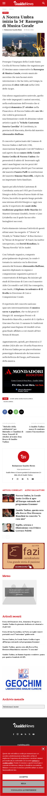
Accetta (23, 777)
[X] (10, 411)
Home (4, 9)
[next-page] (7, 536)
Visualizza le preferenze (23, 790)
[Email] (21, 411)
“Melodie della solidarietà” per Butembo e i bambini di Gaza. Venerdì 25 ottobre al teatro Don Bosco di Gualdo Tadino (12, 434)
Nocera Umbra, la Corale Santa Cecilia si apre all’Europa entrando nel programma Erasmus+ (28, 500)
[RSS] (25, 734)
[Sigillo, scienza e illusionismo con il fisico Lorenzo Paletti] (8, 527)
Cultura (11, 9)
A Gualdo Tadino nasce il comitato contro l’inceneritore (35, 429)
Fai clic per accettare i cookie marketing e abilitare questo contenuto (19, 592)
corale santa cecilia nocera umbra (21, 399)
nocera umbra (8, 401)
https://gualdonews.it (23, 469)
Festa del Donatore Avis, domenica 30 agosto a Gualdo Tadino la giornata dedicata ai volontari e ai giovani (22, 624)
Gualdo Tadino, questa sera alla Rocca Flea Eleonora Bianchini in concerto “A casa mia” (30, 514)
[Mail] (24, 479)
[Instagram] (18, 479)
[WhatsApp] (15, 411)
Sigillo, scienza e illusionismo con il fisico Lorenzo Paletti (28, 527)
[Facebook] (4, 411)
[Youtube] (34, 479)
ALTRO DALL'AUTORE (34, 490)
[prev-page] (3, 536)
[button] (43, 749)
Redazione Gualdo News (13, 30)
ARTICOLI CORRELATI (12, 490)
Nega (23, 783)
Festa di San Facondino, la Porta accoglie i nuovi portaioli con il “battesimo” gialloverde (22, 633)
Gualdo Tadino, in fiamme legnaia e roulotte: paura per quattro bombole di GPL (23, 655)
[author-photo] (23, 462)
